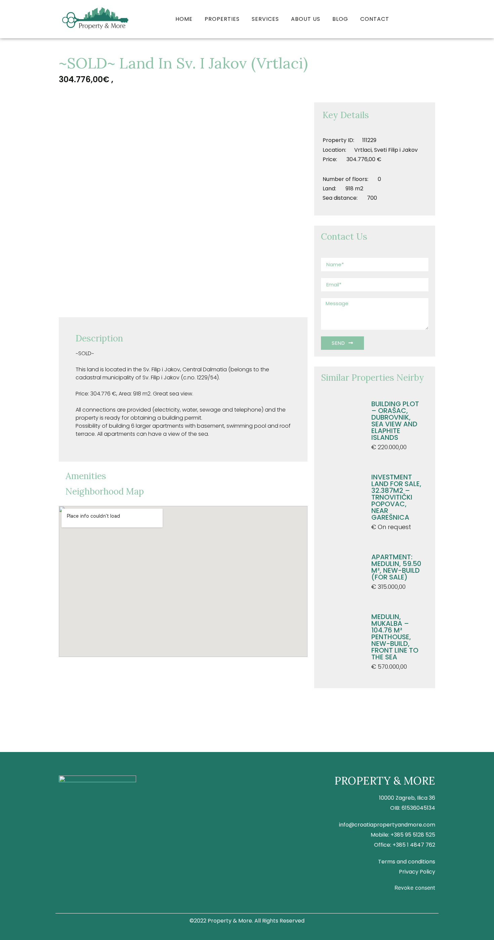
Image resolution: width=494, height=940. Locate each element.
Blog (340, 19)
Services (265, 19)
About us (305, 19)
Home (184, 19)
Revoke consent (415, 887)
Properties (222, 19)
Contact (374, 19)
